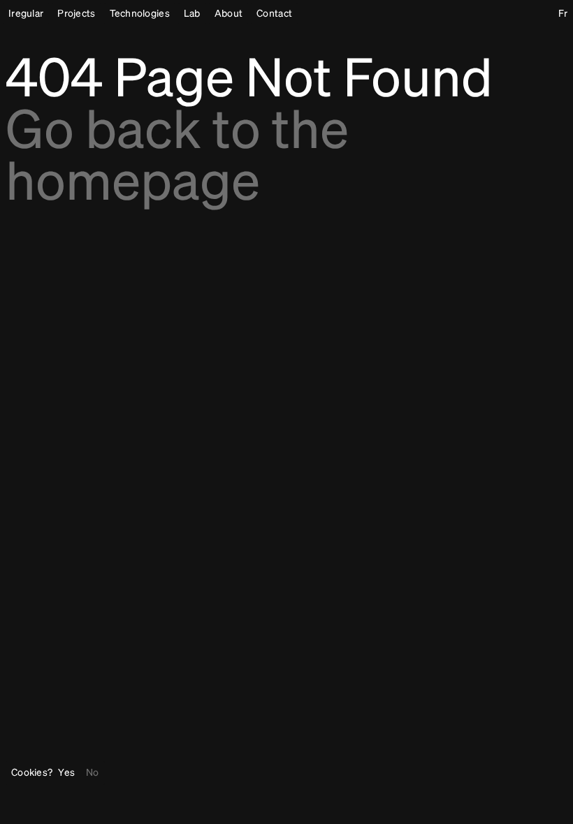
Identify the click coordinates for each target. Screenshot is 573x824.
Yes (66, 773)
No (92, 773)
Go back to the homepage (177, 159)
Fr (562, 14)
